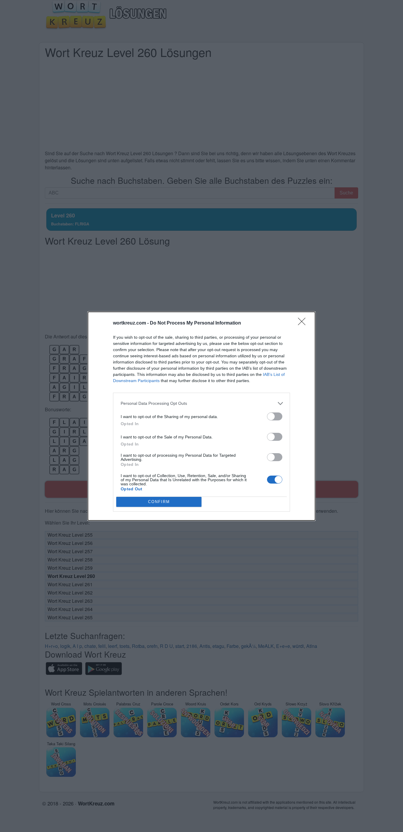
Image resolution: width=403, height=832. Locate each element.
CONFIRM (159, 501)
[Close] (303, 323)
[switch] (274, 416)
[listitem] (201, 403)
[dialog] (201, 416)
